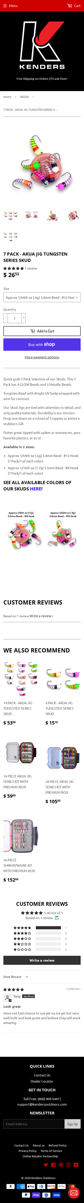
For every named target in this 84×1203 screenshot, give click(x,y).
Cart (77, 5)
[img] (13, 989)
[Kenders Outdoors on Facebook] (53, 1165)
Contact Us (42, 1075)
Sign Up (72, 1124)
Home (7, 97)
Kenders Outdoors (43, 1178)
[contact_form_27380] (74, 1192)
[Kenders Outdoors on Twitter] (46, 1165)
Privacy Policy (28, 1151)
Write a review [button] (42, 960)
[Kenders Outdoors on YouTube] (76, 1165)
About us (39, 1145)
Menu (13, 5)
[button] (13, 268)
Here (35, 489)
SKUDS (24, 97)
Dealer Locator (42, 1081)
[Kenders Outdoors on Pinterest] (61, 1165)
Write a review (41, 616)
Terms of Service (51, 1151)
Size (6, 288)
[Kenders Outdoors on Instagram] (68, 1165)
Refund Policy (58, 1145)
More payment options (42, 357)
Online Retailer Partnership (40, 1156)
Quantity (9, 309)
